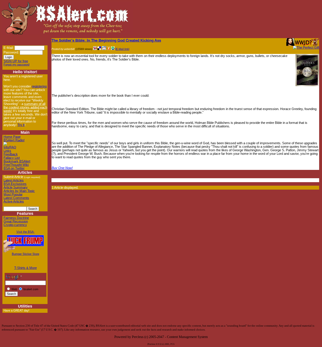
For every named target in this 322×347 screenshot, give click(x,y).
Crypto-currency (15, 225)
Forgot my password (16, 64)
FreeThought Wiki (16, 165)
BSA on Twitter (14, 168)
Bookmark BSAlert (17, 161)
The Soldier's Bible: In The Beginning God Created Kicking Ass (106, 40)
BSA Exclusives (15, 184)
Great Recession (16, 221)
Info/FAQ (10, 147)
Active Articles (14, 201)
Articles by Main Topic (19, 191)
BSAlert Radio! (14, 140)
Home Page (12, 137)
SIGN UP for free (16, 61)
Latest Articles (14, 180)
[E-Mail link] (122, 49)
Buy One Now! (62, 168)
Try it (21, 125)
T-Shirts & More (25, 268)
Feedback (11, 154)
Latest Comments (16, 198)
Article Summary (16, 187)
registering (39, 86)
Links (7, 151)
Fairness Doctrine (16, 218)
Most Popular (13, 194)
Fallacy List (12, 158)
